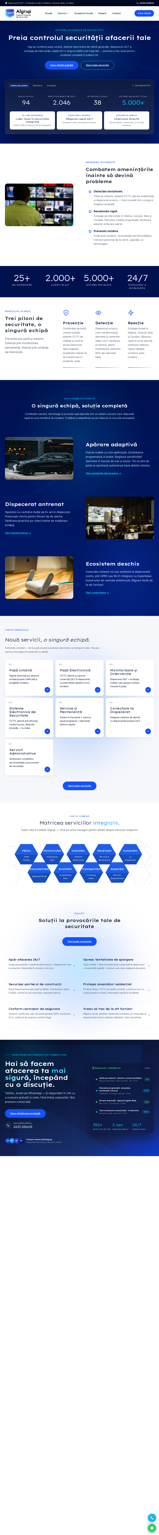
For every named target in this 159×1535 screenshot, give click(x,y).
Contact (116, 13)
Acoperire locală (83, 13)
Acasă (48, 13)
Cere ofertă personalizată (25, 1113)
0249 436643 (147, 3)
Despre (102, 13)
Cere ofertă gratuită (61, 65)
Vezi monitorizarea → (18, 532)
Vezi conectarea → (97, 592)
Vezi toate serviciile (97, 65)
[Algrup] (18, 13)
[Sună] (152, 1518)
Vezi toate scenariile (79, 941)
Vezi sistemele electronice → (103, 473)
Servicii (62, 13)
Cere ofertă (144, 13)
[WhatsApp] (152, 1528)
